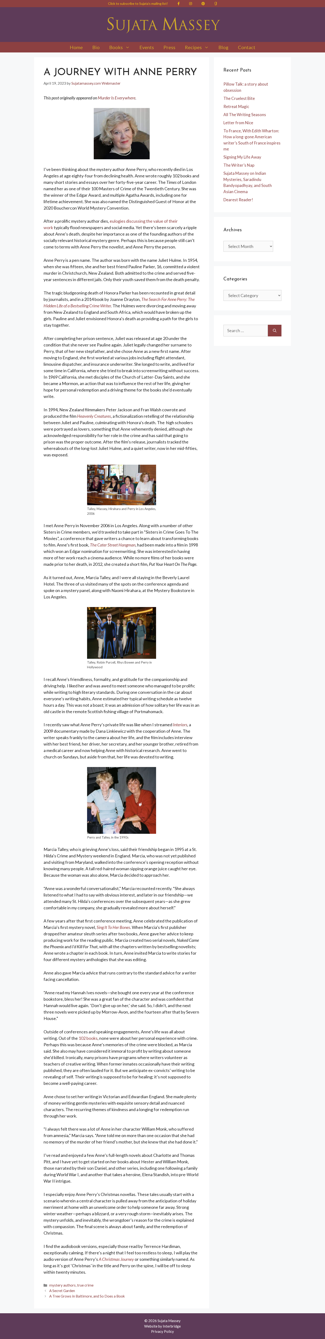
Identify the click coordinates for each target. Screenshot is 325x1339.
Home (76, 47)
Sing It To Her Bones (113, 927)
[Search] (274, 330)
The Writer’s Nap (238, 165)
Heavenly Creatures (94, 416)
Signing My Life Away (242, 157)
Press (169, 47)
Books (116, 47)
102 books (88, 1038)
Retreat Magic (236, 106)
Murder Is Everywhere (116, 97)
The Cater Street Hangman (112, 544)
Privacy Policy (162, 1331)
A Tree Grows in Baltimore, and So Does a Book (87, 1296)
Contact (246, 47)
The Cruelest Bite (239, 98)
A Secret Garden (62, 1290)
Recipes (193, 47)
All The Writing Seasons (244, 114)
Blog (223, 47)
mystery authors (62, 1285)
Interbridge (172, 1326)
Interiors (180, 724)
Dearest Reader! (238, 199)
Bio (96, 47)
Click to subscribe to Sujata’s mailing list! (138, 3)
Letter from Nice (238, 122)
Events (146, 47)
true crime (85, 1285)
